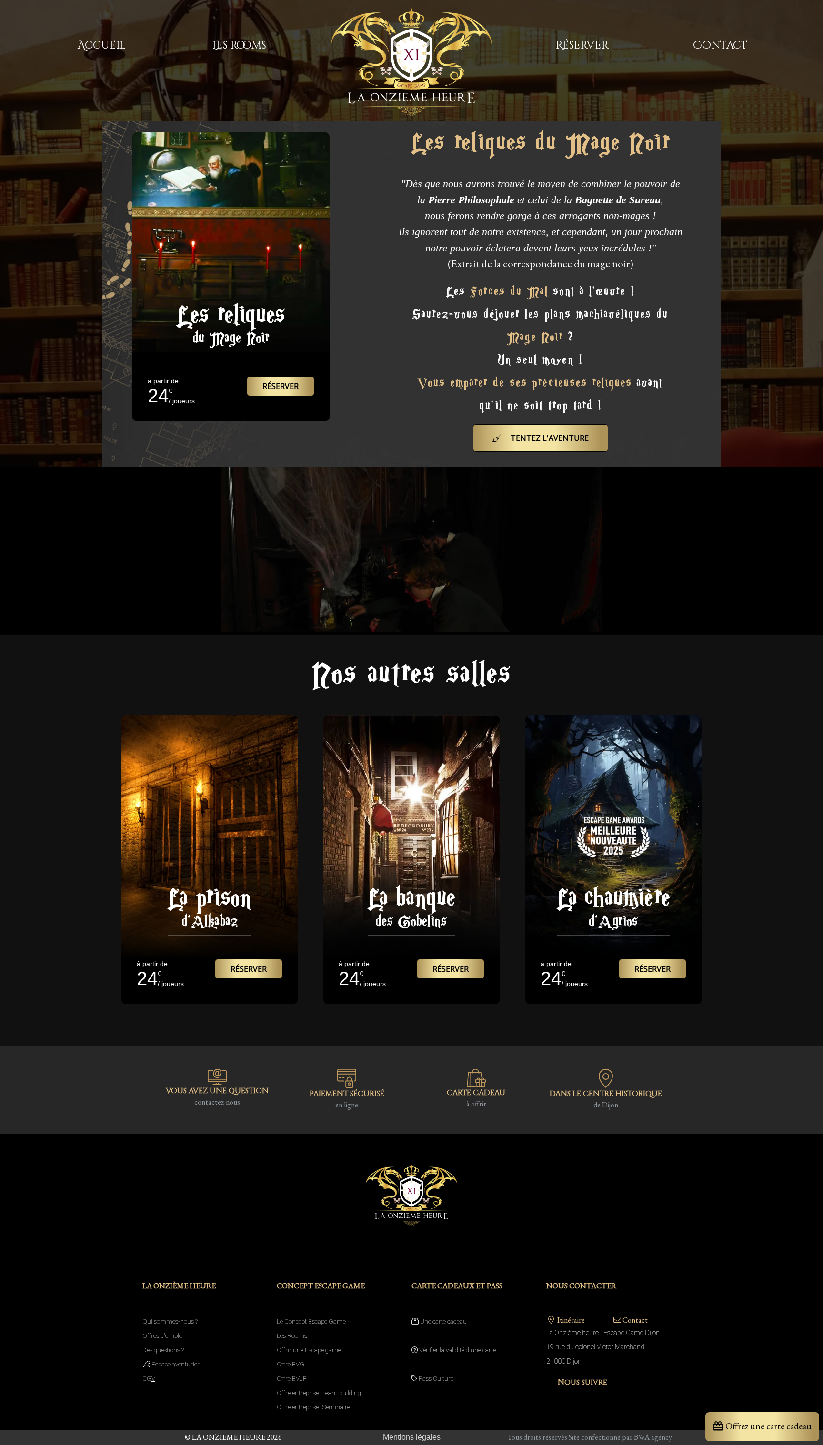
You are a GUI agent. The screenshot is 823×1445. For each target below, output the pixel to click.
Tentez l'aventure (549, 438)
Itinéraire (570, 1320)
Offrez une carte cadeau (767, 1426)
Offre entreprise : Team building (319, 1392)
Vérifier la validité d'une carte (457, 1350)
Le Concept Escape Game (311, 1321)
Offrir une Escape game (309, 1350)
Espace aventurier (175, 1364)
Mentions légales (412, 1437)
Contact (634, 1320)
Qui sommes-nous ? (170, 1321)
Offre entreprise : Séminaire (313, 1407)
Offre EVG (290, 1364)
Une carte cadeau (443, 1321)
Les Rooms (292, 1335)
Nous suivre (581, 1382)
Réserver (280, 386)
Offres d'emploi (163, 1335)
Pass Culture (435, 1378)
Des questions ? (163, 1350)
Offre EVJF (292, 1378)
